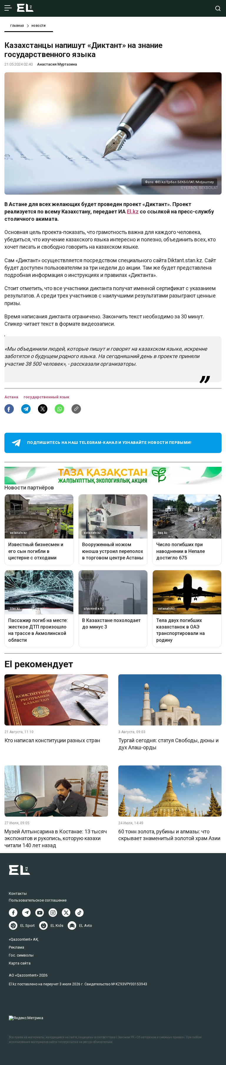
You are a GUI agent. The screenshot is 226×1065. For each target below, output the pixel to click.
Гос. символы (21, 955)
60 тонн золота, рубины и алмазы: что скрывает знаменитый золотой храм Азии (169, 834)
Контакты (18, 893)
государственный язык (46, 397)
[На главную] (25, 8)
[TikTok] (79, 912)
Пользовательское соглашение (38, 900)
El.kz (133, 211)
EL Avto (85, 925)
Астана (11, 397)
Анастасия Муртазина (57, 64)
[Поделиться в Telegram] (26, 409)
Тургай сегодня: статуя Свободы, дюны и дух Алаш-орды (168, 743)
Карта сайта (20, 963)
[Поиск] (218, 8)
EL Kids (57, 925)
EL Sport (27, 925)
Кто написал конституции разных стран (52, 740)
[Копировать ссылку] (76, 409)
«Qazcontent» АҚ (23, 939)
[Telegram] (26, 912)
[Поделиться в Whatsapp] (59, 409)
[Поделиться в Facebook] (9, 409)
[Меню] (8, 8)
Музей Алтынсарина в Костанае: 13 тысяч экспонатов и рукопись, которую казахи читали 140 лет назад (55, 838)
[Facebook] (13, 912)
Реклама (16, 947)
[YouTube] (39, 912)
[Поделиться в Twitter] (42, 409)
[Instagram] (53, 912)
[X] (66, 912)
